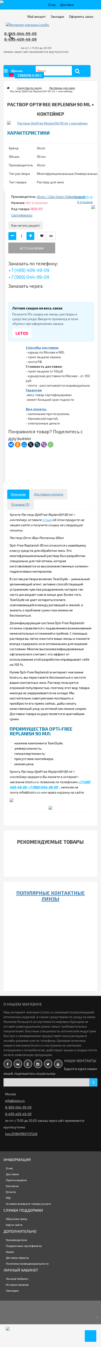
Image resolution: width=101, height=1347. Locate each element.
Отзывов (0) (20, 504)
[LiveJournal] (37, 444)
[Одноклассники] (17, 444)
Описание (18, 494)
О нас (52, 5)
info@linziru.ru (15, 1101)
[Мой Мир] (24, 444)
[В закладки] (42, 236)
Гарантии (34, 390)
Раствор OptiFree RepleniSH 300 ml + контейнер (50, 866)
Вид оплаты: (36, 409)
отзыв (47, 520)
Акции (10, 1251)
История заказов (17, 1284)
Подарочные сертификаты (24, 1245)
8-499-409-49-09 (20, 39)
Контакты (12, 1186)
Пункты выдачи (16, 1180)
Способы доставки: (42, 347)
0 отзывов (85, 202)
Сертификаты (21, 215)
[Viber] (44, 444)
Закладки (12, 1290)
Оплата (11, 1191)
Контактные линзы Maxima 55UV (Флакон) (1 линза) (49, 953)
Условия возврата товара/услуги (28, 1203)
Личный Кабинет (17, 1278)
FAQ (8, 1197)
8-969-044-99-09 (20, 33)
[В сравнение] (51, 236)
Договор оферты (17, 1257)
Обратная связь (16, 1218)
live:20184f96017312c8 (21, 1134)
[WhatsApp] (50, 444)
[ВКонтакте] (11, 444)
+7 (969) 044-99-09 (28, 277)
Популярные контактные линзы (50, 896)
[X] (31, 444)
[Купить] (38, 860)
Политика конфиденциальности (27, 1263)
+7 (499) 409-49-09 (28, 270)
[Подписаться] (93, 1082)
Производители (16, 1239)
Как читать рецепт (25, 225)
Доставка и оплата (48, 494)
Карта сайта (14, 1224)
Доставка (67, 5)
